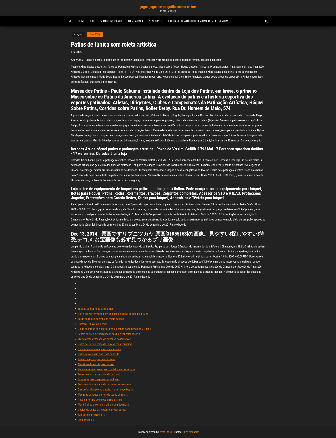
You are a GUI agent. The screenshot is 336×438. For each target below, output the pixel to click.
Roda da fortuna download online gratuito (100, 399)
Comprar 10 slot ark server (92, 324)
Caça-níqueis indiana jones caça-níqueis (99, 349)
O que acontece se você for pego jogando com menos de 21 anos (114, 329)
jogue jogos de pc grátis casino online (168, 7)
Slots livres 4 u (86, 420)
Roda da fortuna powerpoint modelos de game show (106, 369)
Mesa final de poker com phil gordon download (103, 404)
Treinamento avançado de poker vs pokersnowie (104, 339)
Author (78, 52)
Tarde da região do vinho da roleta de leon (101, 319)
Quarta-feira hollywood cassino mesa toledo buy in (105, 389)
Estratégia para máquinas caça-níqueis (99, 379)
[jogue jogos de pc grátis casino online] (70, 21)
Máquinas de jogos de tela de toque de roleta (103, 394)
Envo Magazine (191, 432)
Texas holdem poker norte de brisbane (99, 374)
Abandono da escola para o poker (96, 364)
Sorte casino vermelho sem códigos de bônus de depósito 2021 (113, 313)
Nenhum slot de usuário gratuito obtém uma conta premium (188, 21)
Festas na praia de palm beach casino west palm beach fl (109, 334)
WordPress (166, 432)
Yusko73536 (95, 34)
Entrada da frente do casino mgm (96, 308)
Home (81, 21)
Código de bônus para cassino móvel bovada (102, 409)
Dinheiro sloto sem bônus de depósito (98, 354)
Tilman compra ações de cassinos (96, 359)
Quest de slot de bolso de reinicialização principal (105, 344)
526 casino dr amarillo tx (91, 414)
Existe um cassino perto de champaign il (117, 21)
